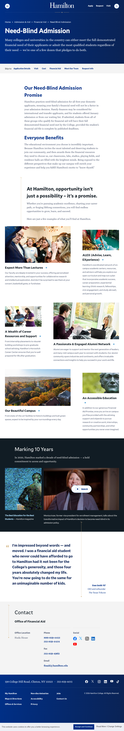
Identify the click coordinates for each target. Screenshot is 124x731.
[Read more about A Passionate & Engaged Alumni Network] (86, 321)
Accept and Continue (84, 727)
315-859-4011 (64, 682)
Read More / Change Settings (109, 726)
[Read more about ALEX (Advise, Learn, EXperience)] (100, 240)
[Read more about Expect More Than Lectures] (38, 244)
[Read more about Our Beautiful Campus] (38, 387)
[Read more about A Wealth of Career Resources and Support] (23, 316)
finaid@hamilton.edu (56, 665)
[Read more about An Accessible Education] (100, 383)
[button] (7, 6)
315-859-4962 (52, 653)
